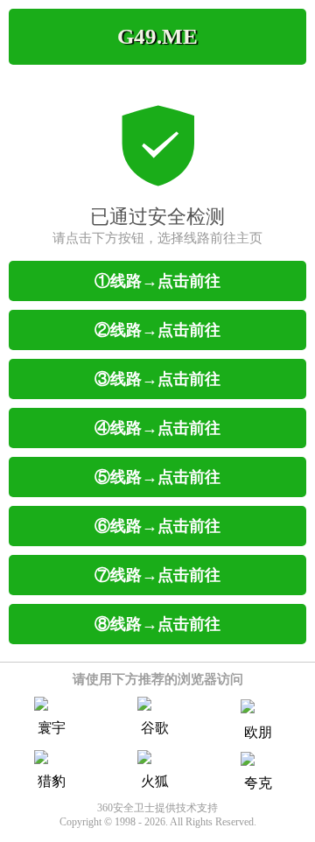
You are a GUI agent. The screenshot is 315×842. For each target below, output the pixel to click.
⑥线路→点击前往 (157, 526)
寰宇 (52, 727)
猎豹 (52, 781)
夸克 (258, 782)
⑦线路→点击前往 (157, 575)
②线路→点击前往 (157, 330)
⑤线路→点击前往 (157, 477)
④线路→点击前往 (157, 428)
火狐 (155, 781)
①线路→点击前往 (157, 281)
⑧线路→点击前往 (157, 624)
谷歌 (155, 727)
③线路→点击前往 (157, 379)
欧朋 (258, 732)
